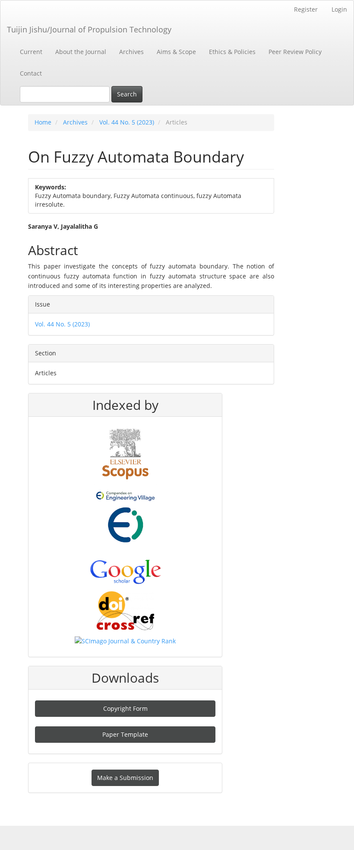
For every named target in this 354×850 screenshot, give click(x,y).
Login (339, 9)
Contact (31, 73)
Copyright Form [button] (125, 708)
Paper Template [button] (125, 734)
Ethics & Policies (232, 52)
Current (31, 52)
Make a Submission (125, 777)
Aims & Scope (176, 52)
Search (127, 94)
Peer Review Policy (295, 52)
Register (306, 9)
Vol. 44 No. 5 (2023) (126, 122)
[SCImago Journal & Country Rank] (125, 640)
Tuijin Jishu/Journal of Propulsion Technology (89, 29)
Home (43, 122)
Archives (131, 52)
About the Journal (80, 52)
